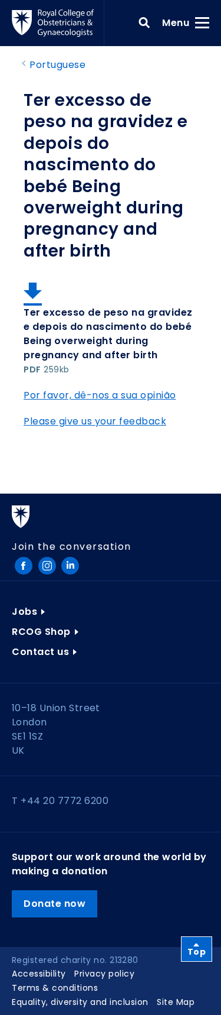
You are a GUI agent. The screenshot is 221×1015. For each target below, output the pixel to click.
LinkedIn (70, 566)
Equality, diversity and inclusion (80, 1002)
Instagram (47, 566)
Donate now (54, 903)
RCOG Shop (41, 631)
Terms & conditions (55, 988)
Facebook (23, 566)
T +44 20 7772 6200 (60, 801)
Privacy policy (104, 974)
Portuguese (57, 65)
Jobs (24, 611)
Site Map (175, 1002)
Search (144, 23)
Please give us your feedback (95, 421)
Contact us (40, 652)
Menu (179, 22)
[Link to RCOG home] (58, 23)
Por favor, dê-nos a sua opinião (100, 395)
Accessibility (39, 974)
